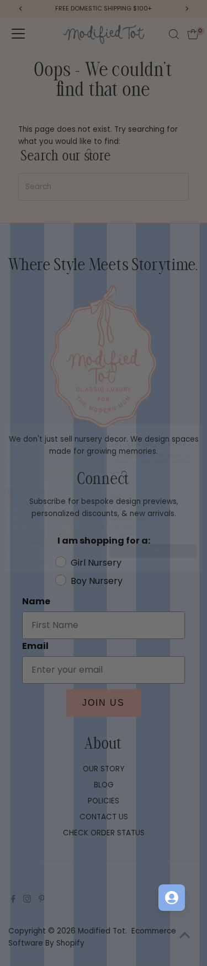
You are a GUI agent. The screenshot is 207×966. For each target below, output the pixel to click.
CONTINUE (152, 536)
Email (114, 482)
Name (114, 457)
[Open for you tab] (171, 897)
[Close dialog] (195, 415)
